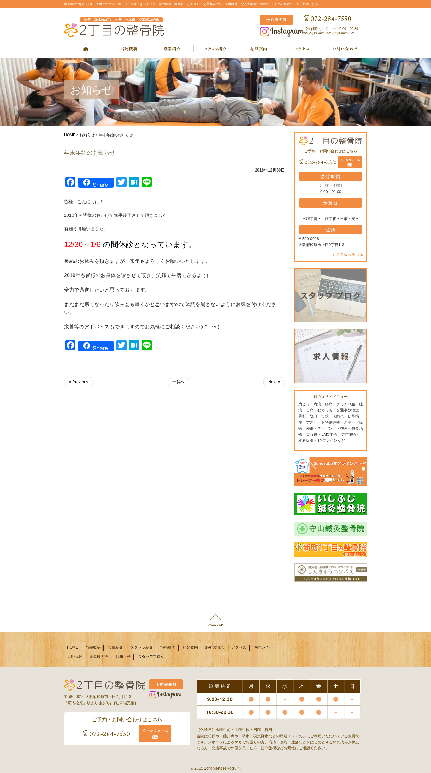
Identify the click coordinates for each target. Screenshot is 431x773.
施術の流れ (214, 647)
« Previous (78, 382)
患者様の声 (98, 656)
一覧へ (178, 382)
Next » (274, 382)
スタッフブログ (151, 656)
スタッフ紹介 (141, 647)
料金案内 (190, 647)
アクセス (238, 647)
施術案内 (167, 647)
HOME (69, 135)
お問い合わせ (265, 647)
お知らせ (87, 135)
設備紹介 (115, 647)
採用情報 (74, 656)
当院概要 (93, 647)
